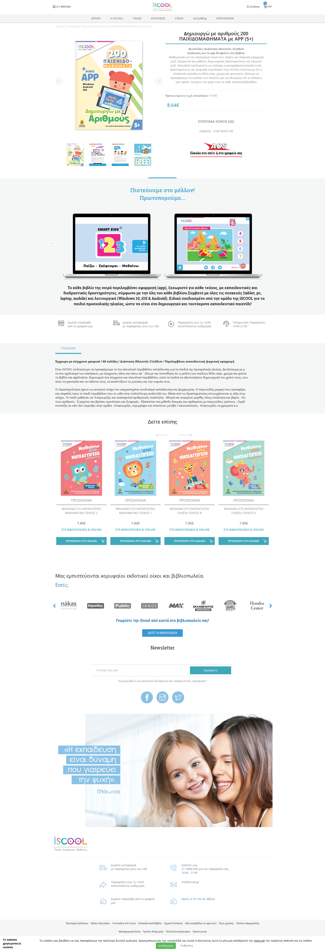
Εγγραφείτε (211, 670)
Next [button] (158, 81)
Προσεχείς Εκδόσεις (77, 923)
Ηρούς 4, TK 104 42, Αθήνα (198, 899)
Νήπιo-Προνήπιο (100, 923)
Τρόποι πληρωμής (153, 931)
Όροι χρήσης (226, 923)
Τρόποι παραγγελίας (247, 923)
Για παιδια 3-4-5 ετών (124, 923)
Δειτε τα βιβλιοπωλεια (162, 633)
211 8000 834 (189, 869)
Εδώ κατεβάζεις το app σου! (200, 923)
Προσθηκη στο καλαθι (81, 541)
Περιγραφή (68, 348)
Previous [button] (59, 81)
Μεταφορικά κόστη (129, 931)
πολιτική (259, 940)
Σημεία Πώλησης (173, 923)
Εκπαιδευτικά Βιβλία (150, 923)
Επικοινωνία (200, 931)
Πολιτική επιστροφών (178, 931)
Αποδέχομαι (165, 945)
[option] (109, 85)
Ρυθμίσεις (187, 945)
